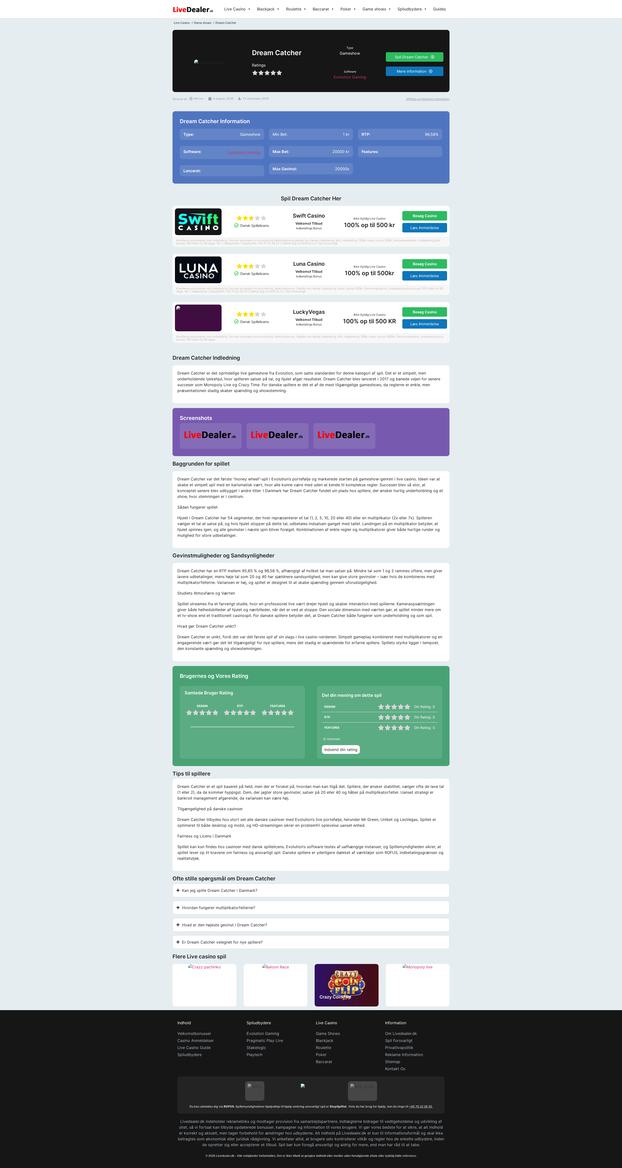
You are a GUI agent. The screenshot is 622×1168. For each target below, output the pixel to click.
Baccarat (321, 9)
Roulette (293, 9)
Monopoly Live (406, 996)
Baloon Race (262, 996)
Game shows (374, 9)
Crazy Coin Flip (335, 996)
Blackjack (266, 9)
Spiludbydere (409, 9)
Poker (345, 9)
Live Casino (235, 9)
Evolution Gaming (350, 77)
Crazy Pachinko (193, 996)
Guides (439, 9)
